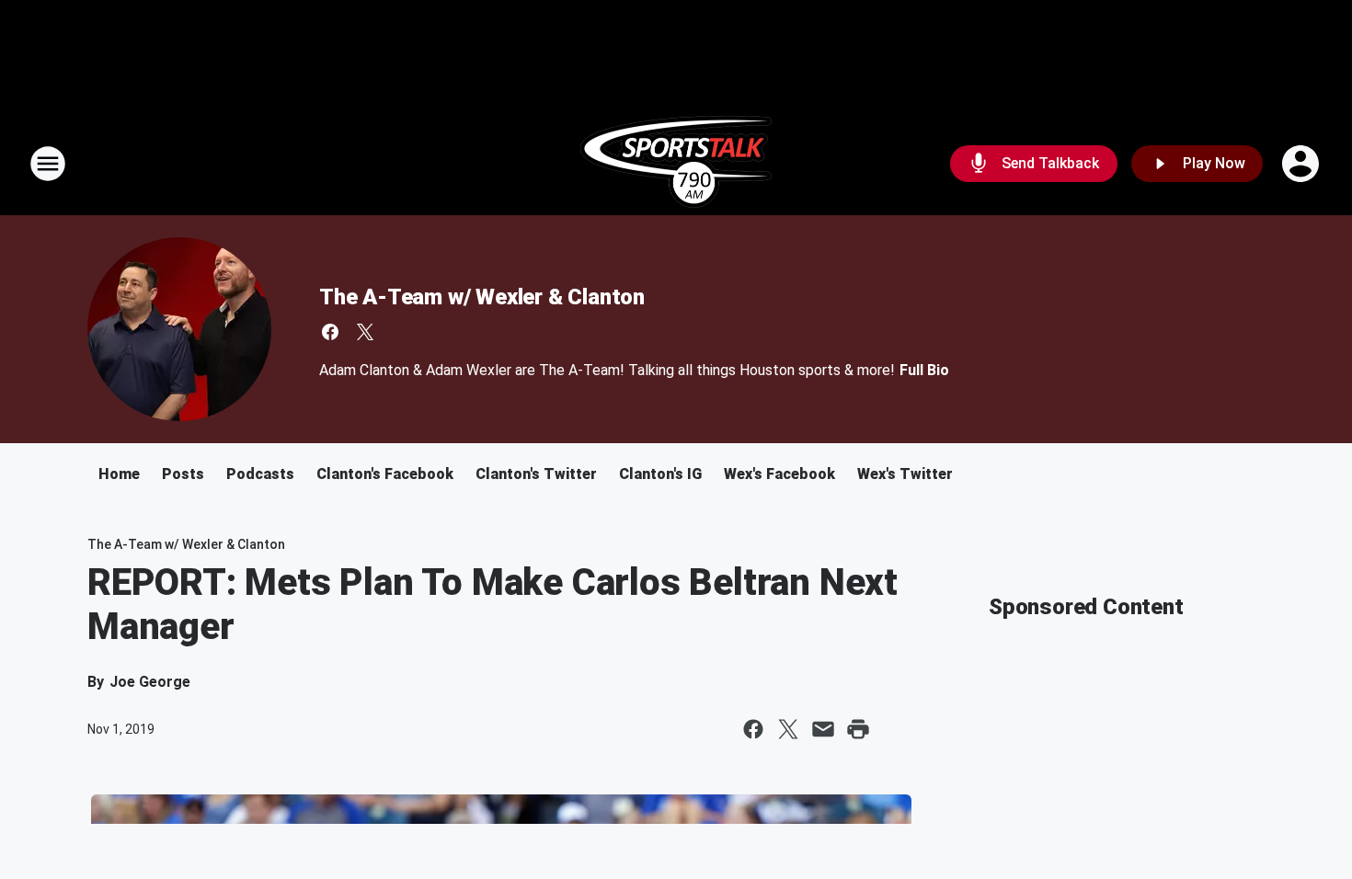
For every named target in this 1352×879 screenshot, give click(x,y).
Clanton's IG (660, 474)
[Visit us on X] (365, 332)
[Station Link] (676, 163)
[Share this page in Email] (823, 729)
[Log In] (1302, 163)
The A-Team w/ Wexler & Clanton (482, 297)
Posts (183, 474)
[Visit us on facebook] (330, 332)
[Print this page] (858, 729)
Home (119, 474)
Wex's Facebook (779, 474)
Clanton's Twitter (536, 474)
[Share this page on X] (788, 729)
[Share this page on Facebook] (753, 729)
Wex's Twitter (905, 474)
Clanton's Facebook (384, 474)
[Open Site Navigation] (47, 163)
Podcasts (260, 474)
